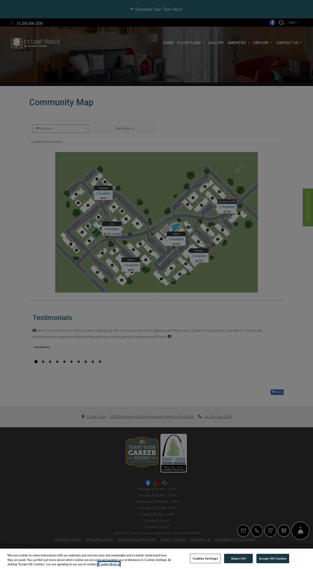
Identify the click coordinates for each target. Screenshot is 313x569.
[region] (156, 559)
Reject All (238, 558)
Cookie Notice (109, 564)
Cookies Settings (205, 558)
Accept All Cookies (273, 558)
